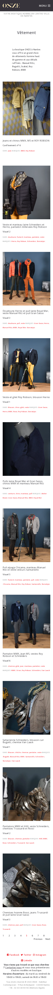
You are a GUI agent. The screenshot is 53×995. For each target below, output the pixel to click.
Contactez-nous (13, 968)
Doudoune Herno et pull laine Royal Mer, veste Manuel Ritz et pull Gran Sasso (26, 312)
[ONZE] (11, 5)
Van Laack (46, 670)
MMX (23, 150)
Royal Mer (22, 327)
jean (10, 150)
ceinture (11, 493)
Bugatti (6, 756)
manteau (27, 237)
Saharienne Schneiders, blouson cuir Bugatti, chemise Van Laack (23, 741)
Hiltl (41, 838)
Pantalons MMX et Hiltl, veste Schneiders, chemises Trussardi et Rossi (26, 827)
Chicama (6, 584)
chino (17, 407)
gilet (22, 407)
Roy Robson (30, 150)
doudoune (12, 237)
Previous (38, 939)
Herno (13, 241)
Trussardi (21, 843)
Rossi (15, 411)
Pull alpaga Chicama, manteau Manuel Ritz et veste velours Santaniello (24, 568)
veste (42, 237)
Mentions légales (37, 987)
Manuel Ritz (7, 327)
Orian (18, 670)
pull (18, 323)
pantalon (35, 237)
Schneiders (31, 241)
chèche (18, 752)
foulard (20, 237)
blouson (11, 407)
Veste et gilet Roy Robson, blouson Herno (26, 397)
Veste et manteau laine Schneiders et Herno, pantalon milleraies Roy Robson (25, 225)
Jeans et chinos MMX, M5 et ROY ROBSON (26, 140)
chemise (11, 666)
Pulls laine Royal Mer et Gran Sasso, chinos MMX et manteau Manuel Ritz (23, 482)
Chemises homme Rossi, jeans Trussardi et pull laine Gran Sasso (25, 913)
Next (47, 939)
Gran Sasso (38, 323)
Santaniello (36, 584)
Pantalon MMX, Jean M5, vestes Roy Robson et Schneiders (23, 655)
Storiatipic (41, 241)
